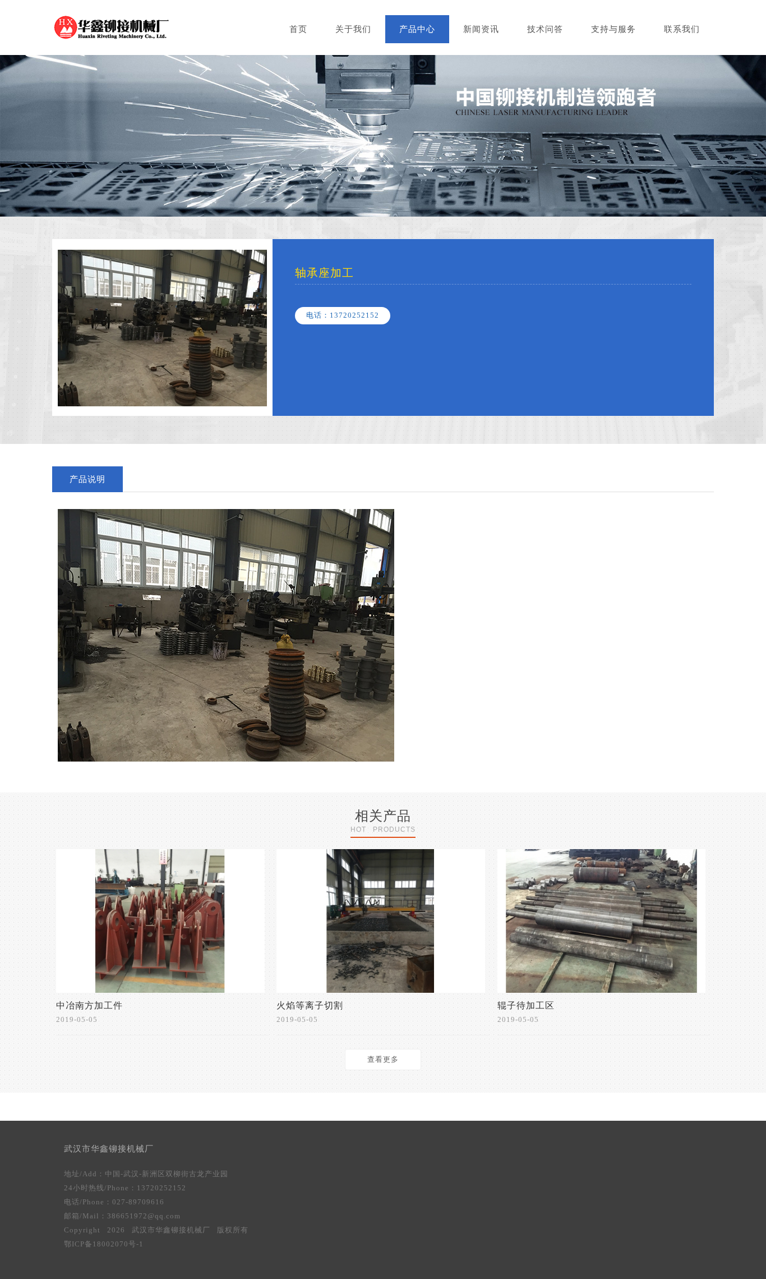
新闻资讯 (481, 29)
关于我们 (353, 29)
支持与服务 (613, 29)
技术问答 (545, 29)
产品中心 (417, 29)
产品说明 (87, 479)
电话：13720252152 (342, 315)
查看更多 (383, 1059)
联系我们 (682, 29)
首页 (298, 29)
